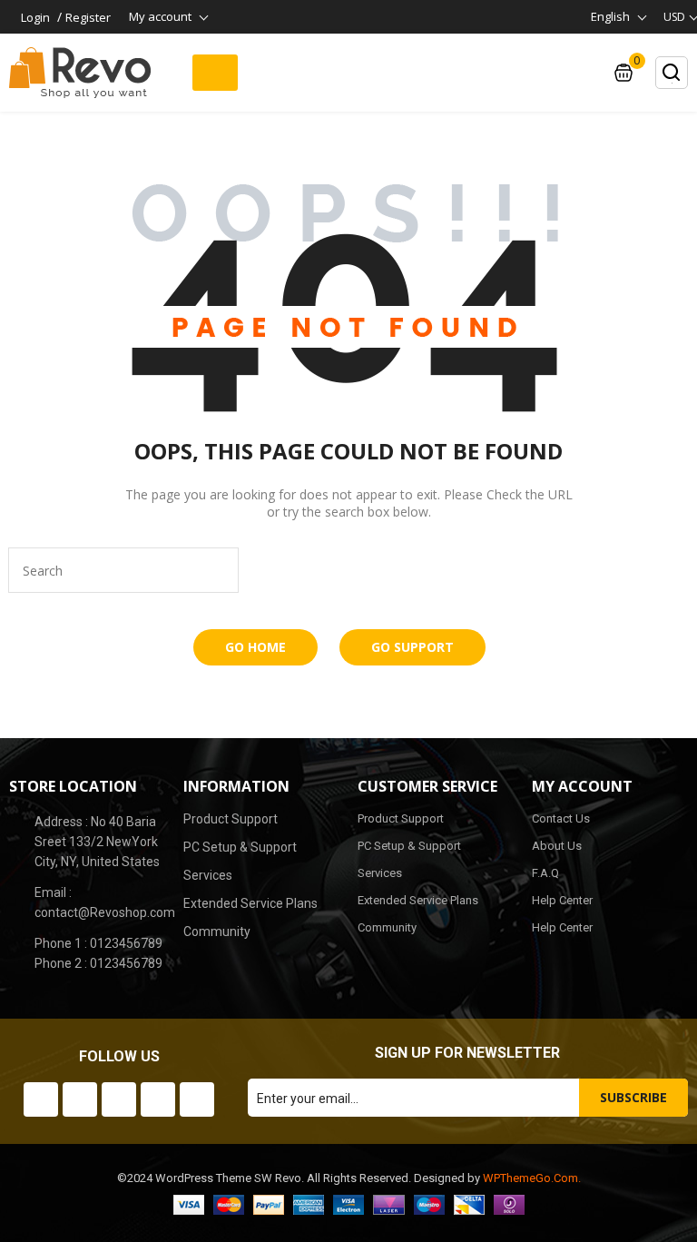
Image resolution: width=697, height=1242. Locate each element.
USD (674, 17)
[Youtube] (119, 1099)
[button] (215, 72)
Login (35, 17)
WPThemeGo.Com (530, 1178)
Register (88, 17)
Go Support (412, 647)
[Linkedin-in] (197, 1099)
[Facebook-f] (41, 1099)
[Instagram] (158, 1099)
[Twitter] (80, 1099)
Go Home (255, 647)
